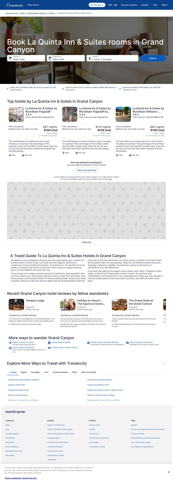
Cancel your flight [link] (137, 434)
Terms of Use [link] (94, 434)
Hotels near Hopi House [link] (18, 390)
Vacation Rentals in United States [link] (59, 429)
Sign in (165, 5)
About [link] (7, 425)
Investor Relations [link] (12, 447)
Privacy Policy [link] (94, 425)
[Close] (169, 472)
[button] (86, 363)
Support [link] (134, 425)
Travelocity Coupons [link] (55, 451)
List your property (129, 5)
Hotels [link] (22, 13)
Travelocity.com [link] (11, 13)
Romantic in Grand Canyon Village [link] (23, 400)
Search (153, 58)
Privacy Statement (13, 478)
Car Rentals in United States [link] (58, 442)
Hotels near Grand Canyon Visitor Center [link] (105, 390)
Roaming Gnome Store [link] (13, 451)
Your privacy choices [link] (97, 447)
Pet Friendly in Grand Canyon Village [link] (103, 400)
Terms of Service (29, 478)
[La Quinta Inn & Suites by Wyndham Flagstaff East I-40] (86, 131)
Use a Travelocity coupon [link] (140, 442)
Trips (155, 5)
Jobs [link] (7, 429)
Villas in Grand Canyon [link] (18, 395)
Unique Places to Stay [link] (55, 455)
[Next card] (163, 313)
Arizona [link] (51, 13)
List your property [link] (12, 434)
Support (145, 5)
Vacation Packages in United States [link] (60, 434)
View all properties (86, 170)
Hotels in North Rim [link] (16, 385)
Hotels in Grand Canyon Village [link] (100, 395)
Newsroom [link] (9, 442)
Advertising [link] (9, 455)
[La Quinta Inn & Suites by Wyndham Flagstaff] (33, 131)
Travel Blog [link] (51, 460)
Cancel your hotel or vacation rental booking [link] (148, 429)
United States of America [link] (36, 13)
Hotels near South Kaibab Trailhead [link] (23, 379)
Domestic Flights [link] (53, 438)
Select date (19, 59)
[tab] (13, 372)
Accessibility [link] (94, 442)
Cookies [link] (92, 429)
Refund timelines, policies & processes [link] (145, 438)
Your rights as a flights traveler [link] (142, 447)
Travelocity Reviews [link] (55, 447)
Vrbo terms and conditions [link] (99, 438)
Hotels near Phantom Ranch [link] (99, 379)
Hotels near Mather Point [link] (98, 385)
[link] (28, 343)
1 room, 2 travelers (102, 59)
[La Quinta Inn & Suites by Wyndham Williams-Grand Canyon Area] (140, 131)
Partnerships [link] (10, 438)
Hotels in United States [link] (56, 425)
